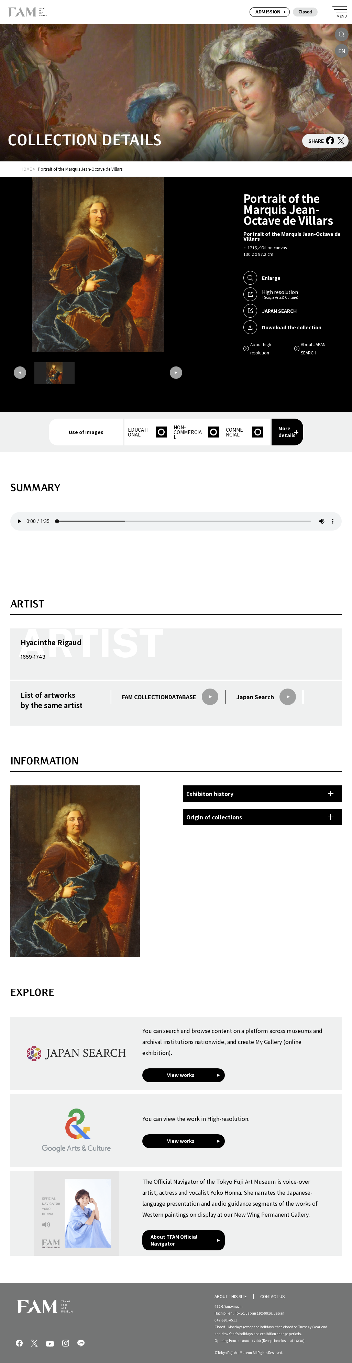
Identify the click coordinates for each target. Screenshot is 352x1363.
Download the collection (291, 327)
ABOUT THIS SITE (230, 1296)
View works (181, 1074)
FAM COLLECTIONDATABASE (159, 697)
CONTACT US (272, 1296)
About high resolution (260, 348)
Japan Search (255, 697)
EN (341, 51)
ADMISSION (267, 12)
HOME (26, 169)
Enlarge (271, 277)
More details (287, 432)
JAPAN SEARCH (279, 310)
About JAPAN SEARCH (313, 348)
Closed (305, 12)
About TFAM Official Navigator (174, 1240)
